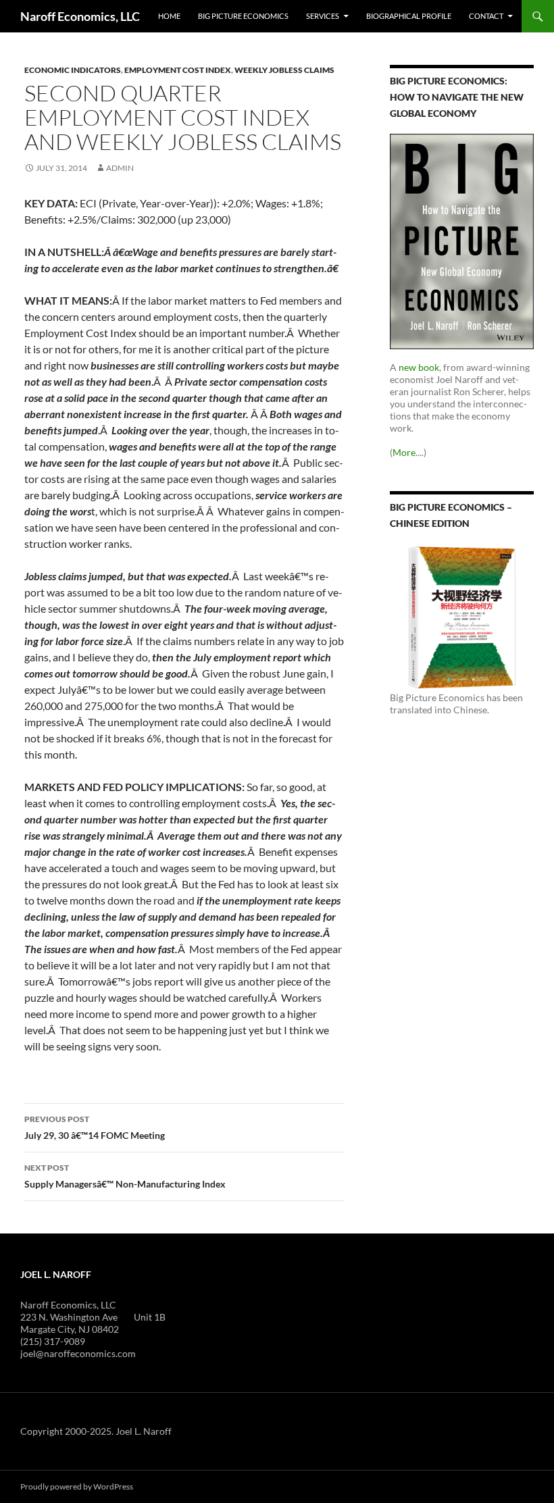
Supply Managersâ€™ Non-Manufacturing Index (125, 1176)
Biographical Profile (408, 15)
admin (120, 168)
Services (322, 15)
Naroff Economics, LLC (80, 16)
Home (169, 15)
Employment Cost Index (177, 70)
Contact (486, 15)
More (404, 452)
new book (419, 367)
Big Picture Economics (243, 15)
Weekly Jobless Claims (284, 70)
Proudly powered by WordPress (76, 1486)
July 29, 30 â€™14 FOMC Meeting (94, 1127)
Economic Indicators (72, 70)
